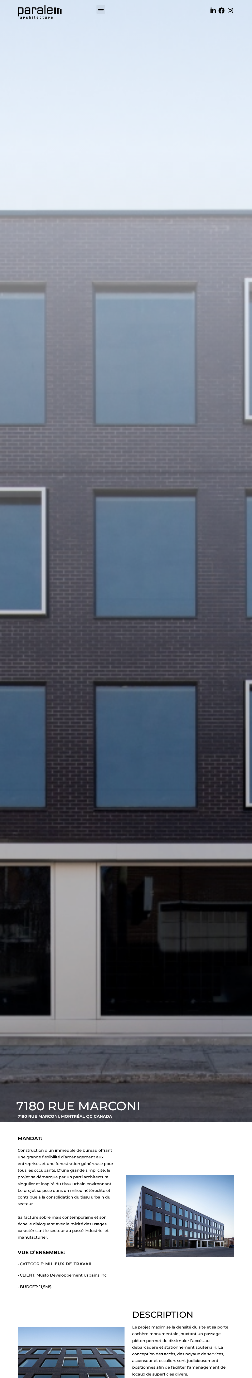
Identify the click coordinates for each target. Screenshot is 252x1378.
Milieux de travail (69, 1264)
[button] (100, 9)
